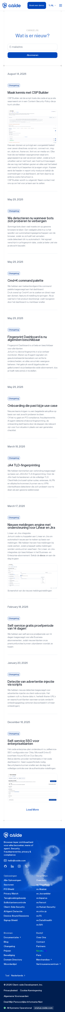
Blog (6, 942)
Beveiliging (9, 955)
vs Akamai (41, 889)
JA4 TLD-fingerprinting (24, 465)
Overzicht (41, 880)
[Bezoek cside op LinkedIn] (12, 866)
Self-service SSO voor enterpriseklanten (23, 742)
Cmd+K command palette (25, 280)
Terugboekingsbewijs (15, 898)
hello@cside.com (17, 860)
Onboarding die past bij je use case (32, 405)
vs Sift (39, 924)
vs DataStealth (44, 920)
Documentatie (11, 937)
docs (42, 555)
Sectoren (9, 884)
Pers (38, 955)
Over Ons (41, 937)
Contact (40, 942)
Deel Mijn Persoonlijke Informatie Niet (23, 1002)
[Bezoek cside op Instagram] (19, 866)
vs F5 (39, 916)
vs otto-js (41, 911)
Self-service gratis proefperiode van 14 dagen (30, 627)
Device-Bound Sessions (16, 916)
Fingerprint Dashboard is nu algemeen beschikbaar (27, 338)
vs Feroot (41, 902)
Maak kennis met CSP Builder (28, 92)
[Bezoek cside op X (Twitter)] (26, 866)
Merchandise (43, 959)
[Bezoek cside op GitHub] (5, 866)
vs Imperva (41, 898)
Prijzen (7, 950)
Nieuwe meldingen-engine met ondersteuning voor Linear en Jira (31, 526)
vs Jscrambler (43, 893)
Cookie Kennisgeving (31, 990)
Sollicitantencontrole (15, 902)
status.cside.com (44, 1008)
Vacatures (41, 950)
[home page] (12, 5)
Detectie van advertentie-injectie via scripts (31, 683)
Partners (40, 946)
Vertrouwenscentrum (47, 964)
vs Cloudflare (43, 884)
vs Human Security (45, 907)
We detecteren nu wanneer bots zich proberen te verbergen (31, 219)
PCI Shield (9, 889)
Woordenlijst (10, 964)
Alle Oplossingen (12, 880)
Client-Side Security (14, 907)
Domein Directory (13, 959)
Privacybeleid (11, 990)
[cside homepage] (13, 835)
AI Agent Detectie (13, 911)
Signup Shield (11, 920)
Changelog (14, 85)
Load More (32, 809)
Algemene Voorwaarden (16, 996)
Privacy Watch (11, 893)
